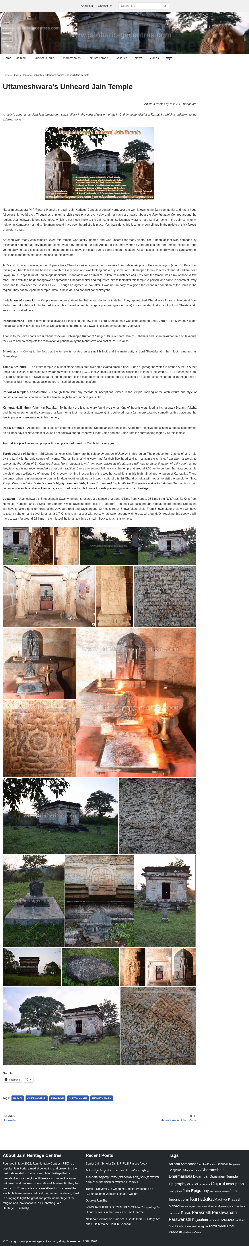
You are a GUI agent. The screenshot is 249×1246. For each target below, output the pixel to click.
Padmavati (57, 1098)
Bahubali (222, 1164)
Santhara (240, 1219)
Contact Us (105, 5)
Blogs (16, 74)
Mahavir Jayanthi (188, 1206)
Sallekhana (227, 1219)
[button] (28, 58)
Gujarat (218, 1183)
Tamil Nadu (217, 1226)
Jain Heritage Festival (219, 1191)
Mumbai (212, 1206)
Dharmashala (180, 1176)
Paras (186, 1212)
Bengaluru (175, 1170)
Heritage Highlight (32, 74)
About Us (87, 5)
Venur (198, 1232)
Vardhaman (189, 1232)
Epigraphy (177, 1184)
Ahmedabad (189, 1164)
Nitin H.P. (176, 104)
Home (7, 58)
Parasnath (201, 1212)
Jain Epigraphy (196, 1190)
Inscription (235, 1184)
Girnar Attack (202, 1184)
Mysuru (230, 1206)
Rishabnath (214, 1220)
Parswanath (180, 1219)
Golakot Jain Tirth (97, 1200)
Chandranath (195, 1170)
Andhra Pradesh (207, 1164)
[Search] (165, 5)
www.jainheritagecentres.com (38, 1241)
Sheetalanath (78, 1098)
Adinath (174, 1164)
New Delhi (240, 1206)
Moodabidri (202, 1206)
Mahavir (174, 1206)
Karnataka (202, 1199)
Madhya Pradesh (227, 1199)
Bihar (185, 1170)
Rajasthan (200, 1220)
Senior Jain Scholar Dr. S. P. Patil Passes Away (116, 1163)
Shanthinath (176, 1226)
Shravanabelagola (196, 1226)
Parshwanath (224, 1212)
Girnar (190, 1184)
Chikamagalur (36, 1098)
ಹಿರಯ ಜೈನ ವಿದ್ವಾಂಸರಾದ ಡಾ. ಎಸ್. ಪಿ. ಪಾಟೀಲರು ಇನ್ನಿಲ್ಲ (117, 1170)
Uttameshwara (101, 1098)
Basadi (17, 1098)
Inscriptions (175, 1191)
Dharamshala (213, 1170)
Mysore (222, 1206)
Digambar (201, 1176)
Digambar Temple (223, 1176)
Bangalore (234, 1164)
